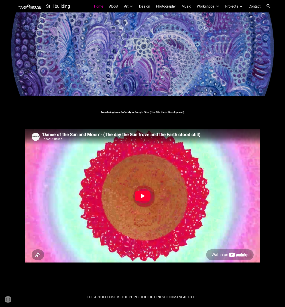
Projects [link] (231, 6)
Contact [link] (255, 6)
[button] (268, 6)
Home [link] (98, 6)
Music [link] (186, 6)
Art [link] (126, 6)
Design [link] (144, 6)
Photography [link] (166, 6)
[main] (142, 110)
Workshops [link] (206, 6)
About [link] (113, 6)
